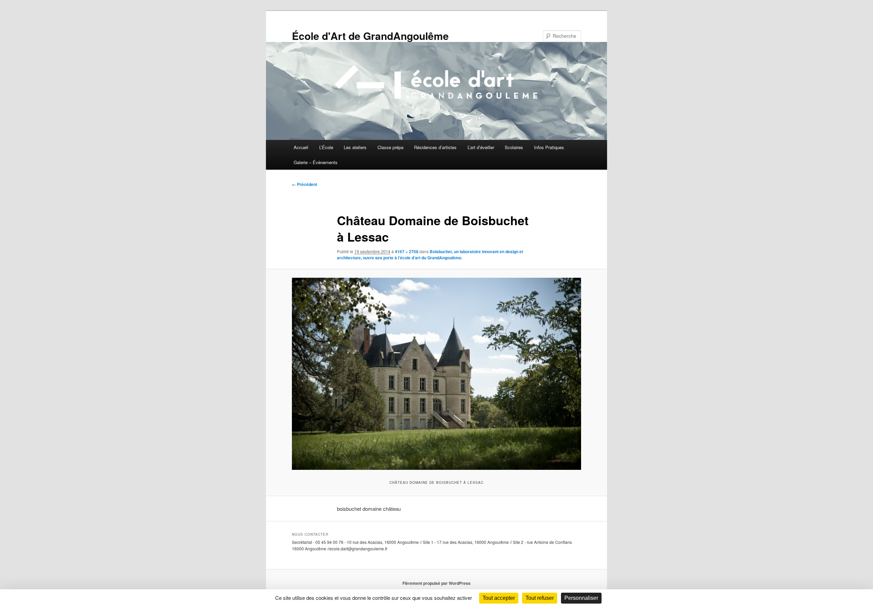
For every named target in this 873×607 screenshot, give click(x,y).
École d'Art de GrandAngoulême (370, 35)
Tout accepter (499, 598)
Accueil (301, 147)
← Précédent (304, 184)
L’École (326, 147)
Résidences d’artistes (435, 147)
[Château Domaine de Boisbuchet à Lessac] (436, 374)
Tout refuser (540, 598)
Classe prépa (390, 147)
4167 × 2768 (406, 251)
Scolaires (514, 147)
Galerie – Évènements (316, 162)
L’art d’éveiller (481, 147)
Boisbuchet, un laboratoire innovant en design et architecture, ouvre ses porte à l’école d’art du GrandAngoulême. (430, 254)
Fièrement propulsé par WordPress (436, 583)
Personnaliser (581, 598)
